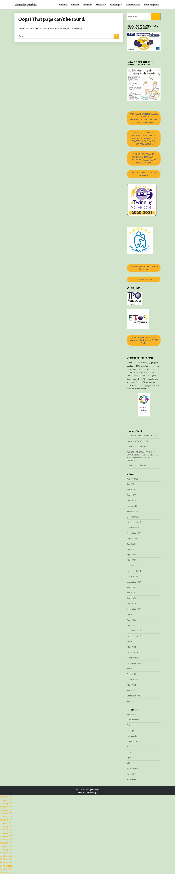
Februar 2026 (133, 506)
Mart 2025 (131, 560)
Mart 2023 (131, 625)
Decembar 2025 (134, 517)
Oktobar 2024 (133, 576)
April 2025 (131, 554)
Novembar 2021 (134, 652)
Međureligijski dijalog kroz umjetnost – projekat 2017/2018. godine (144, 340)
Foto (129, 725)
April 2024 (131, 598)
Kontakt (75, 4)
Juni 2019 (131, 690)
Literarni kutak (133, 741)
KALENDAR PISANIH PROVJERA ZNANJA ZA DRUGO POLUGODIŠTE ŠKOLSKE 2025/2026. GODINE (144, 118)
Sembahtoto (6, 855)
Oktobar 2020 (133, 679)
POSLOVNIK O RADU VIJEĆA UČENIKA (143, 174)
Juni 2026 (131, 484)
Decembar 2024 (134, 565)
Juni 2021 (131, 668)
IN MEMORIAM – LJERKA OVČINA (142, 436)
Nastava (100, 4)
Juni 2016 (131, 701)
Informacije (132, 736)
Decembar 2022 (134, 630)
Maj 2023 (131, 614)
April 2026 (131, 495)
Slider (129, 752)
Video (129, 763)
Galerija (130, 730)
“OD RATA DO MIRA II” (137, 446)
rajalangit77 (6, 796)
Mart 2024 (131, 603)
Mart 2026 (131, 500)
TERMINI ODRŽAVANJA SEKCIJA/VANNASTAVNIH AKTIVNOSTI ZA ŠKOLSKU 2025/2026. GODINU (144, 158)
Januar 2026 (132, 511)
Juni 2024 (131, 587)
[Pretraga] (155, 16)
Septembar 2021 (134, 663)
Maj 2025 (131, 549)
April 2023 (131, 620)
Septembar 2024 (134, 582)
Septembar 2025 (134, 533)
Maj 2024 (131, 592)
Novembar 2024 (134, 571)
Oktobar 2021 (133, 658)
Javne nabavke (132, 4)
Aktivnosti (131, 714)
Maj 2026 (131, 489)
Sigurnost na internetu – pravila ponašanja (143, 267)
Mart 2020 (131, 685)
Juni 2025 (131, 544)
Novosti (130, 747)
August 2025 (132, 538)
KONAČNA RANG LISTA (137, 441)
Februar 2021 (133, 674)
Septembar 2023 (134, 609)
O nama (87, 4)
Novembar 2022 (134, 636)
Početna (63, 4)
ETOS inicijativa (151, 4)
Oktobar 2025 (133, 527)
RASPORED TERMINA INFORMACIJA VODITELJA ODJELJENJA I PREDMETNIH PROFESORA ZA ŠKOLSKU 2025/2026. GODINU (143, 138)
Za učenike (131, 779)
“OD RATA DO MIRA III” (137, 465)
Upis (129, 757)
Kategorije (115, 4)
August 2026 (132, 479)
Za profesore (132, 768)
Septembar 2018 (134, 696)
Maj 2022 (131, 641)
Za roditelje (132, 774)
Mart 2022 (131, 647)
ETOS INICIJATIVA (144, 279)
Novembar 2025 (134, 522)
